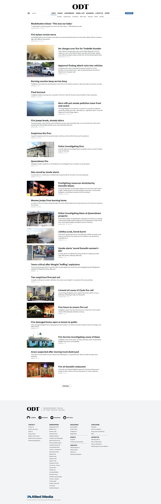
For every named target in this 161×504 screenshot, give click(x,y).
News (53, 13)
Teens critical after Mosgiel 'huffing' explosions (55, 264)
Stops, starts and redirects (97, 431)
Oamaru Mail (52, 468)
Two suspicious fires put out (45, 277)
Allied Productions (74, 447)
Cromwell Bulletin (53, 472)
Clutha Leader (52, 481)
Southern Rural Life (54, 483)
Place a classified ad (96, 444)
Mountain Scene (53, 474)
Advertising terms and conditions (99, 446)
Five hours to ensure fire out (73, 307)
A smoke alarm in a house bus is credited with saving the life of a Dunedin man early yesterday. (59, 175)
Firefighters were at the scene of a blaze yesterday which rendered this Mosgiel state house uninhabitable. (79, 341)
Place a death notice (96, 442)
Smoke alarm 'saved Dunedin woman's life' (78, 250)
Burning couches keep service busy (49, 81)
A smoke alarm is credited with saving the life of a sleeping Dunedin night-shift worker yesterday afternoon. (78, 255)
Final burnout (38, 92)
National (90, 17)
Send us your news (33, 429)
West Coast (83, 17)
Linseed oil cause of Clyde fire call (75, 290)
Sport (107, 13)
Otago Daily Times (54, 427)
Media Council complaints (35, 438)
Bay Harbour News (54, 452)
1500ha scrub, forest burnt (72, 231)
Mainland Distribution (75, 454)
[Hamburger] (29, 13)
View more (66, 386)
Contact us (31, 427)
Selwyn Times (52, 461)
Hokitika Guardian (54, 436)
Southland (75, 17)
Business (90, 13)
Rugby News (73, 434)
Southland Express (54, 488)
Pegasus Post (52, 454)
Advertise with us (95, 439)
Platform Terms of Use (33, 436)
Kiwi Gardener (73, 427)
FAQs (92, 434)
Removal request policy (34, 440)
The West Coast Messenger (56, 438)
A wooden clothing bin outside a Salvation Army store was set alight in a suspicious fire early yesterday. (62, 280)
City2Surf (72, 439)
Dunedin (59, 17)
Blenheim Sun (52, 429)
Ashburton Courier (54, 463)
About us (30, 431)
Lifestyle (99, 13)
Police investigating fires (71, 146)
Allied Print (73, 452)
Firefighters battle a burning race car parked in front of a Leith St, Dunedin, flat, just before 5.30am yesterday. (64, 95)
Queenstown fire (39, 161)
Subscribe (129, 13)
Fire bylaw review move (43, 34)
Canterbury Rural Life (54, 445)
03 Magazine (73, 431)
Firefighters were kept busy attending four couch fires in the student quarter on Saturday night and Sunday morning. (66, 84)
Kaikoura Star (52, 431)
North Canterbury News (55, 443)
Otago (60, 13)
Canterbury (69, 13)
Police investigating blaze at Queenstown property (79, 215)
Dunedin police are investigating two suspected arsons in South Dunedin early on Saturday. (80, 150)
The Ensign (52, 486)
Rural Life (80, 13)
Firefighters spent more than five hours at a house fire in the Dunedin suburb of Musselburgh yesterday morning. (79, 311)
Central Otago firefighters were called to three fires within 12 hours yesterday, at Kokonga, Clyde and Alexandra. (78, 294)
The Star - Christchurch (55, 449)
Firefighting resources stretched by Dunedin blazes (76, 184)
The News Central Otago (55, 477)
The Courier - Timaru (54, 465)
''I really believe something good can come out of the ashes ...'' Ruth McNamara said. (56, 26)
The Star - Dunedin (54, 479)
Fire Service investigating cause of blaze (79, 337)
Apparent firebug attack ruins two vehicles (80, 65)
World (96, 17)
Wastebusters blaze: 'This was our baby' (51, 23)
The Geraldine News (54, 447)
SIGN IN (34, 13)
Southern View (53, 459)
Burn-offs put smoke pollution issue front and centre (79, 105)
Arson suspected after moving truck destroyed (55, 352)
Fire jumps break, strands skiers (47, 120)
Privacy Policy (31, 434)
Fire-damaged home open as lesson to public (54, 322)
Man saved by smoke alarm (45, 172)
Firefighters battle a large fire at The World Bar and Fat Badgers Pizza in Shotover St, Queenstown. (60, 164)
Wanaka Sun (52, 470)
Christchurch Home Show (76, 442)
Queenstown (67, 17)
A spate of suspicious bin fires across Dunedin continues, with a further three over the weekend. (60, 136)
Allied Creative (74, 450)
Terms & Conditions (96, 429)
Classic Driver (73, 429)
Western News (52, 456)
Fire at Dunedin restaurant (72, 366)
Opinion (101, 17)
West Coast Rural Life (54, 440)
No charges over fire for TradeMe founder (79, 48)
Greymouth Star (53, 434)
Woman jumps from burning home (49, 200)
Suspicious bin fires (41, 133)
